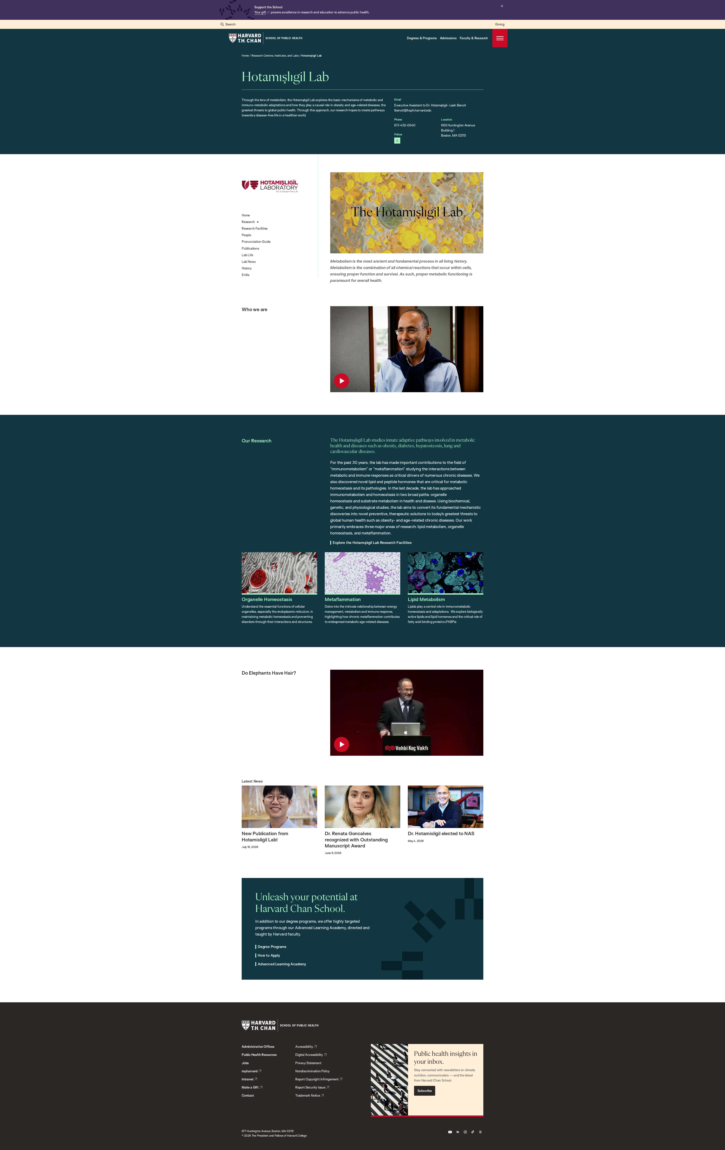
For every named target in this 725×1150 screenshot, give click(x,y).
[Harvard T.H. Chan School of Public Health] (280, 1025)
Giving (499, 24)
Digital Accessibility (309, 1055)
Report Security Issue (310, 1087)
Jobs (245, 1063)
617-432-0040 (404, 125)
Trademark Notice (307, 1095)
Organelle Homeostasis (267, 599)
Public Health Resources (259, 1055)
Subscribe (424, 1091)
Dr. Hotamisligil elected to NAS (441, 833)
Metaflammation (343, 599)
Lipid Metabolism (426, 599)
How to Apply (269, 955)
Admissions (448, 38)
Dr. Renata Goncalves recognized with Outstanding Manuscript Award (356, 839)
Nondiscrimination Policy (312, 1071)
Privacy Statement (308, 1063)
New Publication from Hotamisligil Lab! (265, 836)
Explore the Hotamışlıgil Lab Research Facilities (372, 543)
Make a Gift (250, 1087)
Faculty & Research (474, 38)
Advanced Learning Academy (282, 964)
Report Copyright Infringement (317, 1079)
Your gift (260, 12)
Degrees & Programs (422, 38)
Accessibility (304, 1047)
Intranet (247, 1079)
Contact (248, 1095)
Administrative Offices (258, 1047)
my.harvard (250, 1071)
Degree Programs (272, 947)
